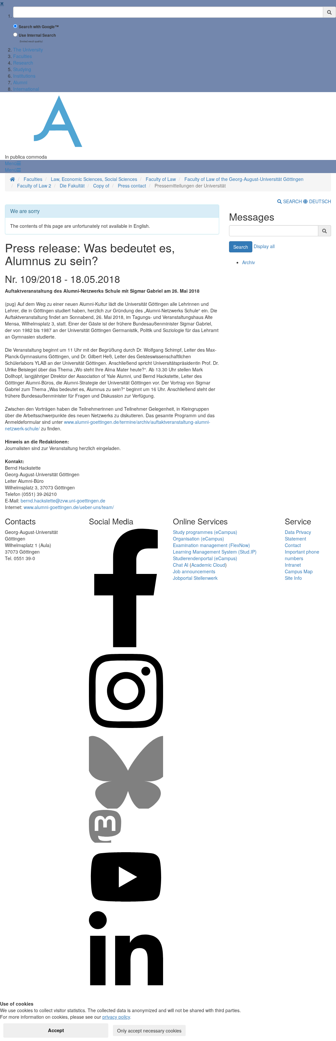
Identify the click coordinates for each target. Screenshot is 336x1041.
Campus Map (299, 571)
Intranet (293, 564)
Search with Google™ (39, 26)
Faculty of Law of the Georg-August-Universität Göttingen (244, 179)
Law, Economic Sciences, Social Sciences (94, 179)
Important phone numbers (302, 554)
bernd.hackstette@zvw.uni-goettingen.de (63, 500)
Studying (22, 69)
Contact (293, 545)
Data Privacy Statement (298, 535)
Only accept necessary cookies (149, 1030)
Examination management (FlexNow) (211, 545)
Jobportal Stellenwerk (195, 578)
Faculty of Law (161, 179)
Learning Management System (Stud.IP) (215, 551)
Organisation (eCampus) (198, 538)
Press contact (132, 185)
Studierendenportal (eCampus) (205, 558)
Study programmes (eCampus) (205, 532)
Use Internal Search (37, 35)
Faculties (22, 56)
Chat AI (180, 564)
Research (23, 62)
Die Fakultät (72, 185)
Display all (264, 246)
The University (28, 49)
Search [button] (292, 201)
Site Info (293, 578)
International (26, 89)
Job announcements (194, 571)
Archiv (248, 262)
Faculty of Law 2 (34, 185)
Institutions (24, 75)
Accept (56, 1030)
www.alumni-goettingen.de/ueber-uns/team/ (69, 507)
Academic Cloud (208, 564)
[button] (13, 163)
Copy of (101, 185)
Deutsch (319, 201)
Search (240, 247)
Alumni (20, 82)
